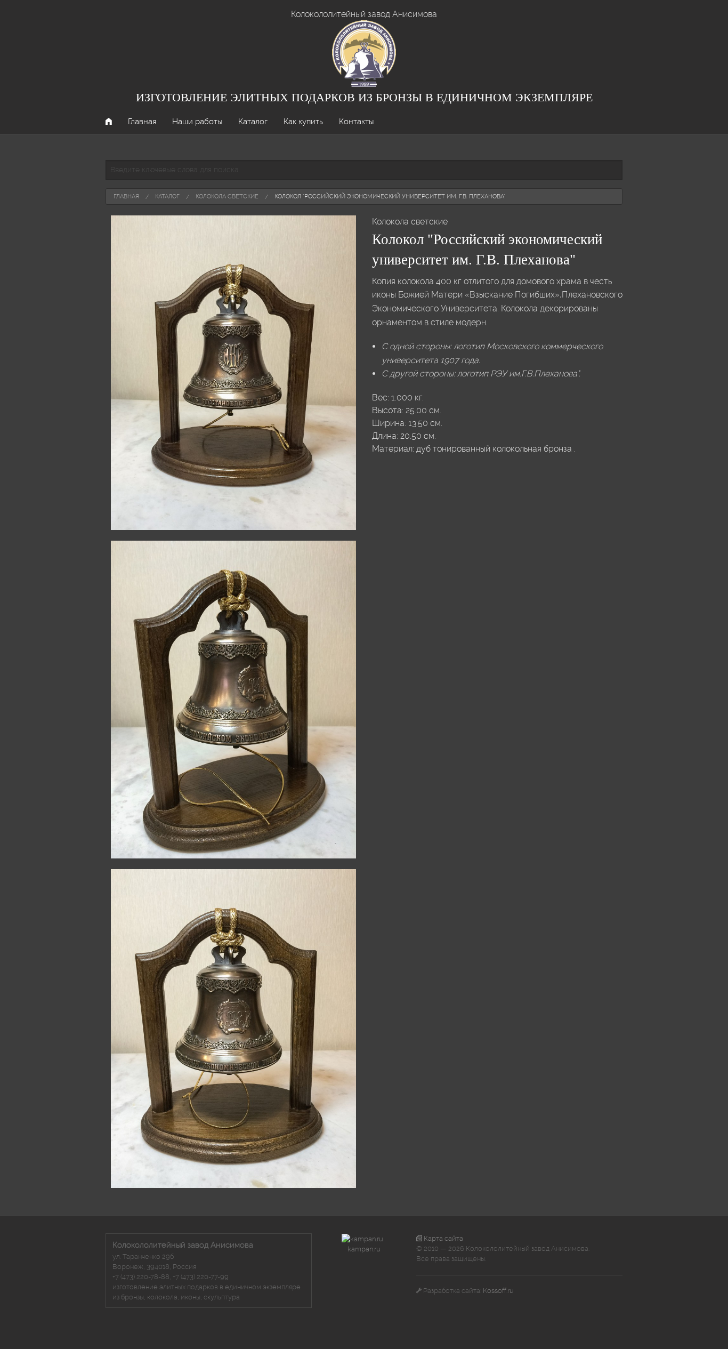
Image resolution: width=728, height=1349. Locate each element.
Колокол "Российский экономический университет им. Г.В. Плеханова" (389, 196)
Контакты (356, 121)
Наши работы (197, 121)
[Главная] (364, 53)
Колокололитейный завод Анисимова (364, 14)
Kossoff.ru (498, 1291)
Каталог (253, 121)
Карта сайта (442, 1238)
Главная (142, 121)
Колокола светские (227, 196)
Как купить (303, 121)
